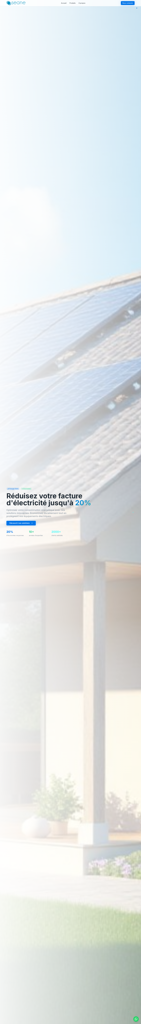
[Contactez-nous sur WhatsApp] (136, 1019)
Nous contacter (127, 3)
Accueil (63, 3)
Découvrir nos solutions (19, 523)
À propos (82, 3)
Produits (72, 3)
